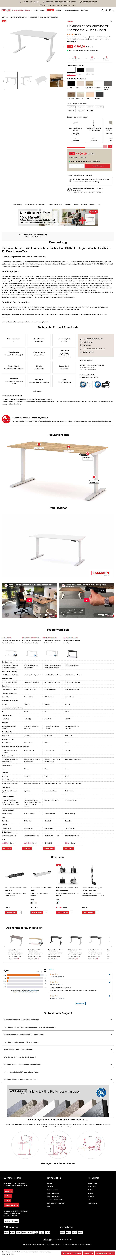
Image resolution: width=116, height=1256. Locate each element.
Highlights (68, 204)
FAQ (99, 204)
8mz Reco (92, 204)
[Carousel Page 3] (42, 80)
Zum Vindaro (68, 848)
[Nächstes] (64, 46)
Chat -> (7, 1200)
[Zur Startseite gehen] (5, 10)
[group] (18, 204)
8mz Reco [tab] (57, 857)
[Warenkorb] (113, 10)
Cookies (90, 1190)
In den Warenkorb (98, 166)
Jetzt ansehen (11, 912)
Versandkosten (53, 1244)
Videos (76, 204)
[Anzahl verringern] (71, 166)
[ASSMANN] (88, 21)
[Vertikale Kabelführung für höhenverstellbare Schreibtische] (93, 123)
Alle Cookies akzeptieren (104, 1253)
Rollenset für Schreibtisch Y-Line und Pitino (67, 889)
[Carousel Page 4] (57, 80)
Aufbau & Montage (52, 1190)
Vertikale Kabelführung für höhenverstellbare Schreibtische (94, 129)
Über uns (49, 1183)
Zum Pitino (27, 848)
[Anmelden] (106, 10)
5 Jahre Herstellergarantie (55, 1200)
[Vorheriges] (3, 46)
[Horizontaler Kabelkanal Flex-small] (75, 123)
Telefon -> (8, 1191)
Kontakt (90, 1193)
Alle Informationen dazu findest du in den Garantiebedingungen (92, 421)
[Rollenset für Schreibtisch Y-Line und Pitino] (68, 875)
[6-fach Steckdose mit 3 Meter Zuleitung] (16, 875)
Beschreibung (17, 204)
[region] (29, 1)
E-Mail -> (8, 1196)
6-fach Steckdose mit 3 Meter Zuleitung (16, 889)
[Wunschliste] (110, 10)
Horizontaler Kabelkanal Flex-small (75, 129)
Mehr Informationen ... (9, 1254)
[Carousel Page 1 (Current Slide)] (12, 80)
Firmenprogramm (98, 192)
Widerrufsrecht (92, 1203)
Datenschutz (92, 1186)
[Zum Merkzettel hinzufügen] (111, 21)
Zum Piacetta (48, 848)
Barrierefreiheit (92, 1183)
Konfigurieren (88, 1253)
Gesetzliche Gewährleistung (55, 1203)
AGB (89, 1200)
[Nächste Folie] (110, 146)
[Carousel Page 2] (27, 80)
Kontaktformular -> (11, 1205)
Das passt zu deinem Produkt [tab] (77, 117)
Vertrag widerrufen (11, 1221)
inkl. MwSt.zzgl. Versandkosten (77, 157)
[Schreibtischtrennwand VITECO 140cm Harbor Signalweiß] (112, 123)
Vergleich (84, 204)
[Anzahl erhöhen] (82, 166)
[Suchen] (102, 10)
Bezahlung (50, 1186)
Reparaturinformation (55, 204)
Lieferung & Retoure (53, 1193)
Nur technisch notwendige (72, 1253)
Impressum (91, 1196)
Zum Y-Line (7, 848)
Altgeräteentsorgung (53, 1196)
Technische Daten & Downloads (34, 204)
